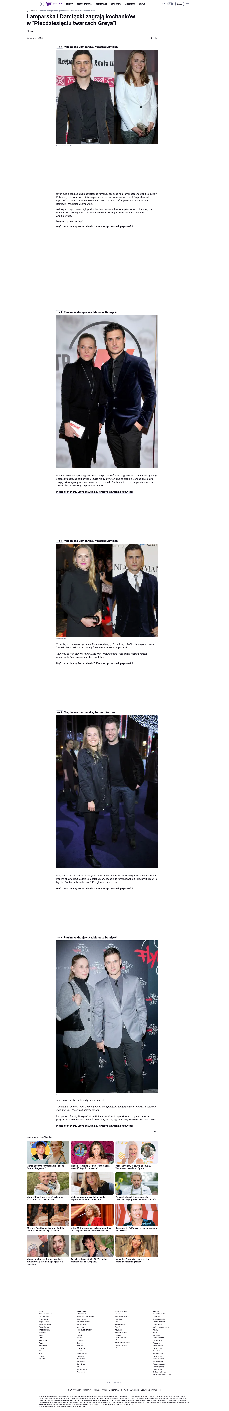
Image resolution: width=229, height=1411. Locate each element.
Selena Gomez (81, 1319)
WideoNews (130, 4)
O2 (116, 1348)
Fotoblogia (80, 1356)
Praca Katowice (158, 1361)
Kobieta (41, 1348)
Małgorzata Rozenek (83, 1322)
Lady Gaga (80, 1327)
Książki (79, 1335)
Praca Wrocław (158, 1346)
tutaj (84, 1406)
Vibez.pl (117, 1340)
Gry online (42, 1359)
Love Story (116, 4)
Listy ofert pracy (158, 1369)
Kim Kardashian (120, 1324)
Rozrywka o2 (81, 1372)
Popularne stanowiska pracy (162, 1374)
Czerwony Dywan (84, 4)
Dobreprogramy (82, 1348)
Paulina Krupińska (159, 1314)
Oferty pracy (157, 1335)
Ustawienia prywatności (150, 1390)
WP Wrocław (81, 1361)
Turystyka (80, 1343)
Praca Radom (157, 1351)
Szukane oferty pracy (159, 1372)
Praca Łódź (156, 1343)
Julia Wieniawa (44, 1316)
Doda (116, 1322)
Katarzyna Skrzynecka (122, 1316)
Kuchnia (79, 1338)
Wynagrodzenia (82, 1369)
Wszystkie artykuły (121, 1332)
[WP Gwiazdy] (56, 4)
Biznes (41, 1338)
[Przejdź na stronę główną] (42, 6)
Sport (41, 1335)
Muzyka (69, 4)
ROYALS (142, 4)
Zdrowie (41, 1351)
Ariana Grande (43, 1319)
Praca (41, 1353)
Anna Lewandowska (45, 1314)
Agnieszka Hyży (44, 1327)
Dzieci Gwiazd (101, 4)
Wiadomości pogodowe (122, 1342)
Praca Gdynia (157, 1356)
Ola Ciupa (118, 1314)
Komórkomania (82, 1351)
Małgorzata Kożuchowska (85, 1316)
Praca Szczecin (158, 1353)
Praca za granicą (158, 1367)
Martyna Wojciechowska (161, 1327)
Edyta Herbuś (157, 1324)
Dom (78, 1332)
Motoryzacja (43, 1346)
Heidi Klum (118, 1319)
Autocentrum (81, 1359)
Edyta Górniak (81, 1314)
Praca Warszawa (158, 1338)
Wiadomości (43, 1332)
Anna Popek (119, 1327)
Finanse (41, 1343)
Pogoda (41, 1356)
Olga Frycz (156, 1316)
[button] (170, 4)
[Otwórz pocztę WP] (164, 4)
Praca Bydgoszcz (158, 1359)
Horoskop (80, 1340)
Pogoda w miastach (121, 1345)
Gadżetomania (82, 1353)
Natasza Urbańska (159, 1322)
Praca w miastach (159, 1364)
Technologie (43, 1340)
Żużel (79, 1367)
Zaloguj (179, 4)
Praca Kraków (157, 1340)
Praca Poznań (157, 1348)
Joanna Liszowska (159, 1319)
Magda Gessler (82, 1324)
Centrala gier (81, 1364)
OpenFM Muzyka (120, 1337)
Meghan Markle (44, 1322)
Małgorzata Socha (45, 1324)
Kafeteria (80, 1346)
